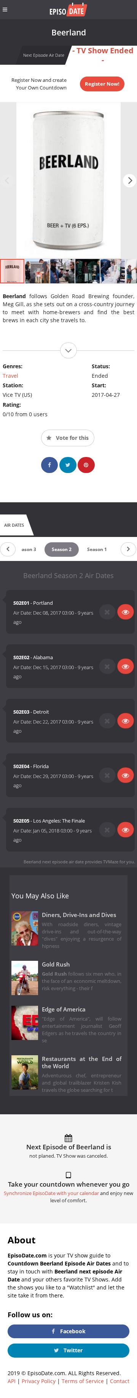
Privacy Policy (39, 1381)
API (12, 1381)
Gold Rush (56, 964)
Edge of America (64, 1009)
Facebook (72, 1331)
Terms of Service (83, 1381)
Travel (10, 375)
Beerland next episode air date (54, 861)
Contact (119, 1381)
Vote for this (71, 437)
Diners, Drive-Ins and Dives (79, 915)
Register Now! (102, 83)
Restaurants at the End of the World (81, 1062)
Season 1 (97, 549)
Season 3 (26, 549)
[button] (129, 180)
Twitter (72, 1350)
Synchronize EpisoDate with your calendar (51, 1193)
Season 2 (62, 549)
